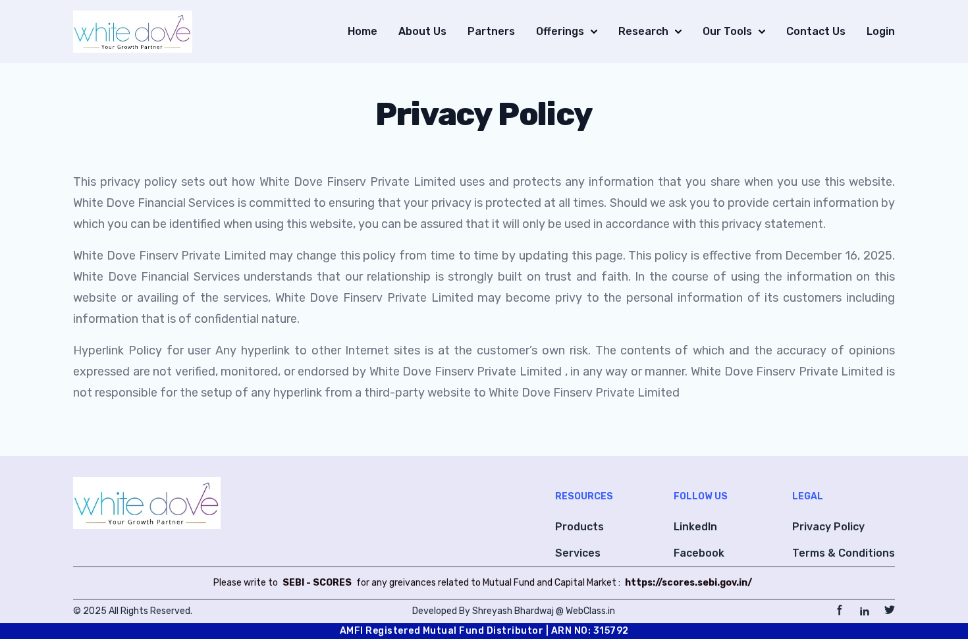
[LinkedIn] (864, 611)
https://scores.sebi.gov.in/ (688, 582)
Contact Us (816, 31)
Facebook (699, 553)
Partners (491, 31)
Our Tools (727, 31)
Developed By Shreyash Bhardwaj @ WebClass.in (513, 611)
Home (362, 31)
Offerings (560, 31)
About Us (422, 31)
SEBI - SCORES (317, 582)
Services (578, 553)
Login (881, 31)
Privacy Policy (828, 526)
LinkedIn (695, 526)
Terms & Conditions (843, 553)
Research (643, 31)
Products (579, 526)
